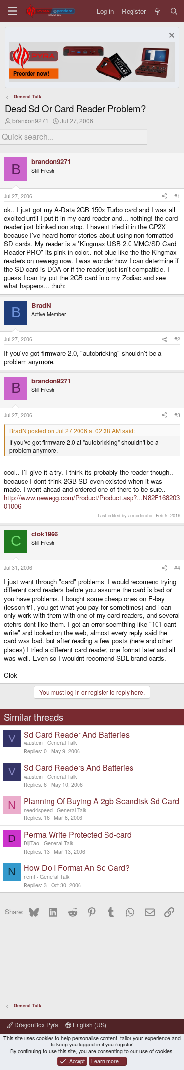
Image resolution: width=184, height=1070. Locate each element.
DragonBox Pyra (35, 1024)
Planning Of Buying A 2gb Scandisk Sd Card (101, 801)
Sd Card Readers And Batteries (78, 767)
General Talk (62, 742)
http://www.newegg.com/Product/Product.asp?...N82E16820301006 (92, 501)
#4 (177, 567)
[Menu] (12, 11)
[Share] (164, 196)
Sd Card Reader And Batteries (77, 734)
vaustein (33, 742)
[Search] (174, 11)
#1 (177, 196)
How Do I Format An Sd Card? (77, 867)
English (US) (88, 1024)
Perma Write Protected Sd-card (77, 834)
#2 (177, 339)
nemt (29, 876)
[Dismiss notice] (170, 36)
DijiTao (31, 843)
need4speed (38, 810)
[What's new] (158, 11)
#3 (177, 415)
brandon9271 (30, 120)
